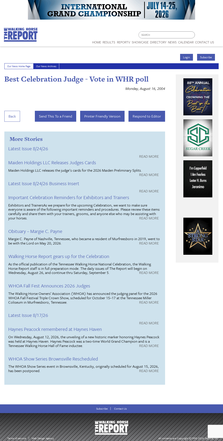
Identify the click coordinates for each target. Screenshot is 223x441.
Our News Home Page (18, 66)
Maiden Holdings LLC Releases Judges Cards (52, 162)
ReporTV (123, 42)
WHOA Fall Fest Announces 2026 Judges (49, 285)
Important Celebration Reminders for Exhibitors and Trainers (68, 197)
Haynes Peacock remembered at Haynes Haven (55, 329)
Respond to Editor (147, 116)
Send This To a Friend (55, 116)
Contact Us (120, 408)
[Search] (192, 35)
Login (186, 57)
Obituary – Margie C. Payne (35, 231)
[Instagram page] (217, 36)
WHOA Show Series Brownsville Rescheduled (53, 358)
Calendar (186, 42)
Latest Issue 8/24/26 (28, 148)
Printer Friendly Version (102, 116)
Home (96, 42)
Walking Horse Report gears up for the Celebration (58, 256)
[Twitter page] (208, 36)
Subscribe (206, 57)
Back (12, 116)
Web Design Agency (43, 438)
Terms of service (16, 438)
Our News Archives (46, 66)
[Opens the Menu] (218, 40)
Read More (149, 156)
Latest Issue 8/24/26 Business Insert (43, 183)
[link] (96, 41)
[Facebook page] (200, 36)
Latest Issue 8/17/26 (28, 315)
